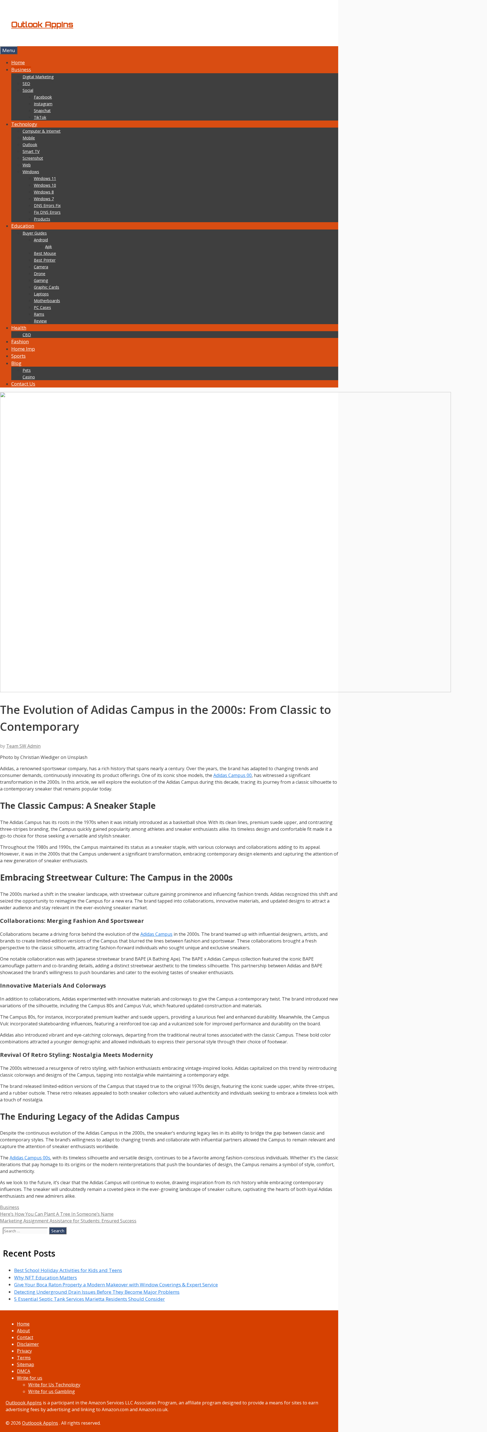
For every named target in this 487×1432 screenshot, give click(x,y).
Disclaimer (28, 1344)
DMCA (23, 1371)
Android (41, 239)
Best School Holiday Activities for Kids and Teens (68, 1270)
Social (28, 90)
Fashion (20, 341)
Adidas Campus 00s (30, 1158)
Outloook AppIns (24, 1403)
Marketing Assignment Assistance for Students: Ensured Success (68, 1221)
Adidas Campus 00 (232, 775)
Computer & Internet (42, 131)
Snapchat (42, 110)
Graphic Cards (46, 287)
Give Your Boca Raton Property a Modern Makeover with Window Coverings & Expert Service (116, 1284)
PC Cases (42, 307)
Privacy (24, 1351)
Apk (48, 246)
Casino (29, 377)
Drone (39, 273)
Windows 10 (45, 185)
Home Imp (23, 349)
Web (27, 165)
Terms (24, 1358)
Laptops (41, 294)
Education (22, 225)
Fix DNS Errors (47, 212)
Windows (31, 171)
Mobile (29, 138)
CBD (27, 334)
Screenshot (33, 158)
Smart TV (31, 151)
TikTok (40, 117)
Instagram (43, 103)
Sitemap (25, 1364)
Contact (25, 1337)
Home (18, 62)
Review (40, 321)
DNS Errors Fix (47, 205)
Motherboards (47, 300)
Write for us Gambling (51, 1391)
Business (21, 69)
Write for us (29, 1378)
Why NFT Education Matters (45, 1277)
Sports (18, 356)
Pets (27, 370)
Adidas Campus (156, 934)
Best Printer (45, 260)
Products (42, 219)
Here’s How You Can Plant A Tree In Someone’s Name (57, 1214)
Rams (39, 314)
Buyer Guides (35, 233)
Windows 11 (45, 178)
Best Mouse (45, 253)
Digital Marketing (38, 76)
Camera (41, 267)
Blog (16, 363)
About (23, 1331)
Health (18, 327)
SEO (26, 83)
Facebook (43, 97)
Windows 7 (44, 198)
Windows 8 (44, 192)
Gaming (41, 280)
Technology (24, 124)
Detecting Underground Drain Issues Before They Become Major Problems (97, 1292)
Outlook (30, 144)
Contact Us (23, 383)
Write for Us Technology (54, 1385)
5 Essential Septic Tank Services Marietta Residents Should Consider (89, 1299)
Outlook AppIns (42, 24)
